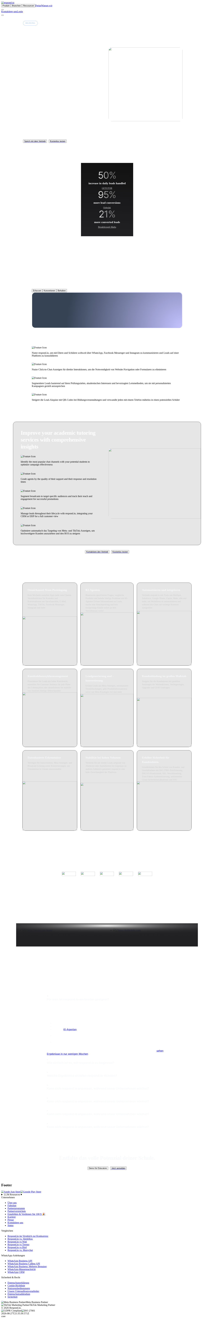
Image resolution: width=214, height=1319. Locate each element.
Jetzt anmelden (118, 1168)
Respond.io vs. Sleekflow (20, 1239)
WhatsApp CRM (16, 1272)
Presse (11, 1219)
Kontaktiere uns (9, 11)
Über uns (12, 1202)
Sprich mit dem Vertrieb (35, 141)
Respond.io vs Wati (17, 1241)
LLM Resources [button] (13, 1194)
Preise (38, 5)
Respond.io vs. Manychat (20, 1250)
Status (10, 1225)
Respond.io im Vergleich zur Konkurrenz (28, 1236)
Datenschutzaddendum (19, 1294)
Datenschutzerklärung (18, 1282)
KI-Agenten (70, 1029)
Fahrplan (12, 1205)
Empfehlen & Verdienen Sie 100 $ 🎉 (26, 1214)
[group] (107, 1194)
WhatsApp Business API (20, 1260)
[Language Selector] (2, 9)
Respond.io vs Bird (17, 1247)
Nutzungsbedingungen (19, 1288)
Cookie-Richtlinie (16, 1285)
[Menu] (2, 15)
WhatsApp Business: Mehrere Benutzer (27, 1266)
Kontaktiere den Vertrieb (97, 552)
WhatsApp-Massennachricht (22, 1269)
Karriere (12, 1217)
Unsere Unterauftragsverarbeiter (23, 1291)
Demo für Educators (98, 1168)
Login (20, 11)
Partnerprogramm (16, 1208)
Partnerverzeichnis (17, 1211)
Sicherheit (12, 1297)
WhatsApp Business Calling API (24, 1263)
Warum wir (46, 5)
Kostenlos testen (57, 141)
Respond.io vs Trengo (18, 1244)
